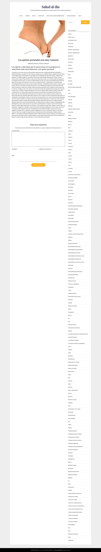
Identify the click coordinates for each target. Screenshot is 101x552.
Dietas (69, 227)
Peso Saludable (71, 418)
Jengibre (70, 330)
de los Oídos (71, 193)
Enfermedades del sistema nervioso (76, 255)
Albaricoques (71, 59)
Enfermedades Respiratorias (74, 259)
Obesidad (70, 402)
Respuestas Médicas (72, 474)
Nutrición (41, 15)
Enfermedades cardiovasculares (75, 249)
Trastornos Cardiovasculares (74, 502)
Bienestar (70, 121)
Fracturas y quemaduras (73, 284)
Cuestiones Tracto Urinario (74, 174)
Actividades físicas (72, 40)
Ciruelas (70, 155)
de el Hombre (71, 180)
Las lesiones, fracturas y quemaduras (76, 343)
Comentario (16, 130)
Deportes (70, 199)
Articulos (70, 102)
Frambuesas (71, 287)
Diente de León (71, 212)
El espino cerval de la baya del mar (75, 234)
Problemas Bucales (72, 430)
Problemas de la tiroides (73, 437)
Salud (34, 15)
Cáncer (27, 15)
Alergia (69, 65)
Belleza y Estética (72, 118)
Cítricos (70, 159)
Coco (69, 165)
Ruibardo (70, 477)
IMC (69, 321)
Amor (69, 74)
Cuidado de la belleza (73, 177)
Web (13, 155)
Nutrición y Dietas (72, 399)
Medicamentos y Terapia (73, 362)
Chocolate (70, 146)
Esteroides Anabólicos (73, 274)
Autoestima (70, 112)
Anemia (69, 77)
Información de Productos (74, 327)
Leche (69, 346)
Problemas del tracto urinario (74, 440)
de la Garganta (71, 184)
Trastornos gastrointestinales (75, 512)
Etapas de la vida (72, 280)
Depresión (70, 202)
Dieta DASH (71, 218)
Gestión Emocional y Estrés (74, 296)
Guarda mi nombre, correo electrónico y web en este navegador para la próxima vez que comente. (38, 161)
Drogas (70, 230)
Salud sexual (71, 487)
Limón (69, 352)
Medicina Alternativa (73, 365)
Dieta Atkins (71, 215)
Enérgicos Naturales (72, 243)
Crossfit (70, 171)
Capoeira (70, 137)
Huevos (70, 315)
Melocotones (71, 371)
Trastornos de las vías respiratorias (76, 505)
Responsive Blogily (59, 550)
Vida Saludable (71, 15)
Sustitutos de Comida (73, 496)
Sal (68, 480)
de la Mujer (70, 187)
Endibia (69, 240)
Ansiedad (70, 84)
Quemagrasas (71, 459)
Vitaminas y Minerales (73, 534)
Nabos (69, 384)
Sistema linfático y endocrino (74, 493)
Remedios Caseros (72, 465)
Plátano (70, 427)
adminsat (46, 63)
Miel (69, 377)
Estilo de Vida (71, 277)
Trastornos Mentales (73, 518)
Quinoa (69, 462)
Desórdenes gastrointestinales (75, 205)
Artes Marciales (71, 96)
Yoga (69, 537)
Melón (69, 374)
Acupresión (70, 43)
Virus (69, 530)
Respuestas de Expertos (73, 471)
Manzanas (70, 355)
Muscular (70, 380)
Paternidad (70, 412)
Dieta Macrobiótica (72, 224)
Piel (69, 421)
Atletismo (70, 105)
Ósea (69, 405)
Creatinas (70, 168)
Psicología (70, 455)
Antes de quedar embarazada (55, 15)
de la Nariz (70, 190)
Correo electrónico (45, 149)
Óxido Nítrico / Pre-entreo (74, 409)
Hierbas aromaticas (72, 305)
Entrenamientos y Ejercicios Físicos (76, 262)
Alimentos (70, 68)
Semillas (70, 490)
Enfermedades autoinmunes (74, 246)
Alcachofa (70, 62)
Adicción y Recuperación (73, 49)
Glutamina (70, 299)
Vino (69, 527)
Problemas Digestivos (73, 443)
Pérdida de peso (71, 415)
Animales (70, 80)
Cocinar (70, 162)
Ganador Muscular (72, 293)
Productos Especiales (73, 449)
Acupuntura (70, 46)
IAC (69, 318)
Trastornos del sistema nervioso (75, 509)
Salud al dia (50, 7)
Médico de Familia (72, 368)
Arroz (69, 93)
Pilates (69, 424)
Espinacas (70, 268)
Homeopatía (71, 312)
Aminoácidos (71, 71)
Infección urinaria (72, 324)
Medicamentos (71, 359)
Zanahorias (70, 540)
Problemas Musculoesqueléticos (75, 446)
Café (69, 127)
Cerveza (70, 143)
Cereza (69, 140)
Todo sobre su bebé (72, 499)
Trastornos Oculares (73, 521)
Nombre (14, 149)
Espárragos (70, 265)
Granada (70, 302)
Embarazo (70, 237)
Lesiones (70, 349)
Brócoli (69, 124)
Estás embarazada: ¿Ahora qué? (75, 271)
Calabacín (70, 130)
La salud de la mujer (72, 337)
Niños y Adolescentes (73, 390)
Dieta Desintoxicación (73, 221)
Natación (70, 387)
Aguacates (70, 55)
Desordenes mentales (73, 209)
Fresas (69, 290)
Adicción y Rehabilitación (74, 52)
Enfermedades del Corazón (74, 252)
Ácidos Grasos (71, 37)
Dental (69, 196)
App (69, 90)
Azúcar (69, 115)
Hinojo (69, 309)
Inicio (21, 15)
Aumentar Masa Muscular (74, 109)
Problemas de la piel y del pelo (75, 434)
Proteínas (70, 452)
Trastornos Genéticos (73, 515)
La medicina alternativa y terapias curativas (78, 334)
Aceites (70, 34)
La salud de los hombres (73, 340)
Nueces (69, 393)
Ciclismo (70, 149)
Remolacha (70, 468)
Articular (70, 99)
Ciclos (69, 152)
